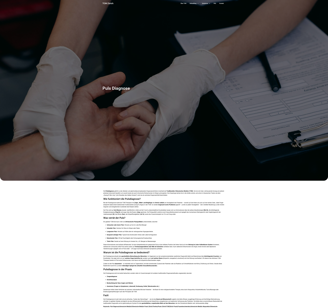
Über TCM (183, 3)
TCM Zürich (107, 3)
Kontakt (221, 3)
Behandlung (193, 3)
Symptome (205, 3)
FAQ (215, 3)
